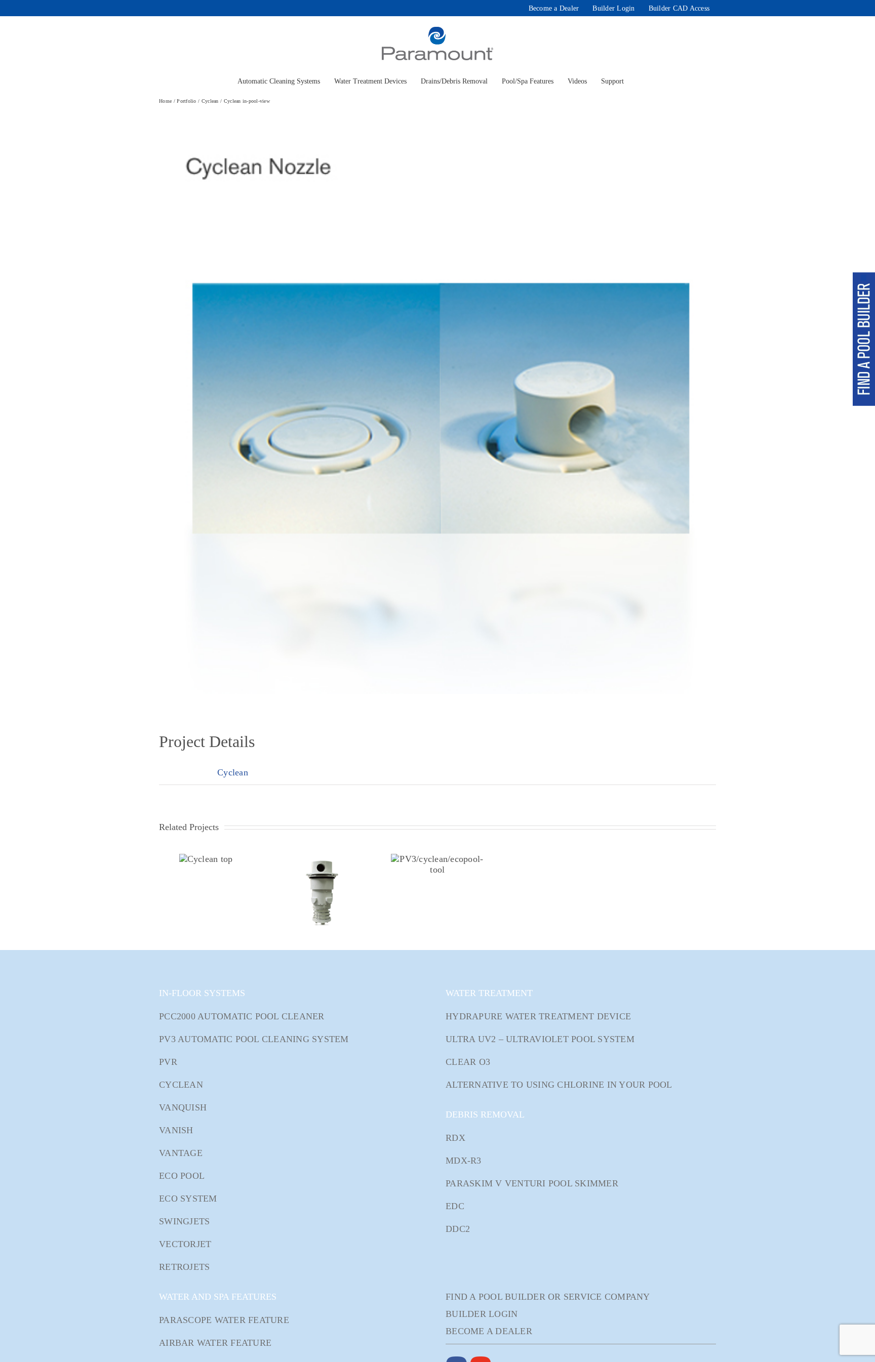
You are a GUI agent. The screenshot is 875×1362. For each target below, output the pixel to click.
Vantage (181, 1153)
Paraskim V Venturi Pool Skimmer (532, 1183)
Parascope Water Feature (224, 1320)
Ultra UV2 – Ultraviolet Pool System (540, 1039)
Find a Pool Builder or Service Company (548, 1296)
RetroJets (184, 1266)
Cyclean (232, 772)
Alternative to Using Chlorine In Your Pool (559, 1084)
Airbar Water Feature (215, 1342)
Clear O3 (468, 1061)
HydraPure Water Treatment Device (538, 1016)
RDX (455, 1137)
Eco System (188, 1198)
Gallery (217, 859)
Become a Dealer (489, 1331)
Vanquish (183, 1107)
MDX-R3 (464, 1160)
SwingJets (184, 1221)
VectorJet (185, 1244)
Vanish (176, 1130)
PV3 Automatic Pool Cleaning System (254, 1039)
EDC (455, 1206)
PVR (168, 1061)
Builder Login (482, 1313)
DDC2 (458, 1228)
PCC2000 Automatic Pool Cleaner (242, 1016)
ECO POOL (182, 1175)
